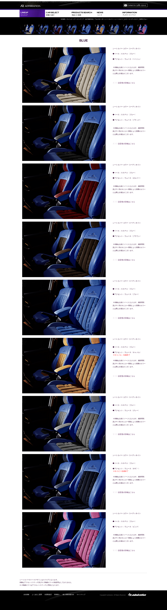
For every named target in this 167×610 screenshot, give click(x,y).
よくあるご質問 (37, 594)
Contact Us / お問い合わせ (137, 5)
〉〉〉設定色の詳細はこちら (124, 83)
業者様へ (57, 594)
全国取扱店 (48, 594)
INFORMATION (134, 13)
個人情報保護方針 (68, 594)
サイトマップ (81, 594)
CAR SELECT (57, 13)
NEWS (108, 13)
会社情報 (26, 594)
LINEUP (32, 13)
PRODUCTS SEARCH (83, 13)
